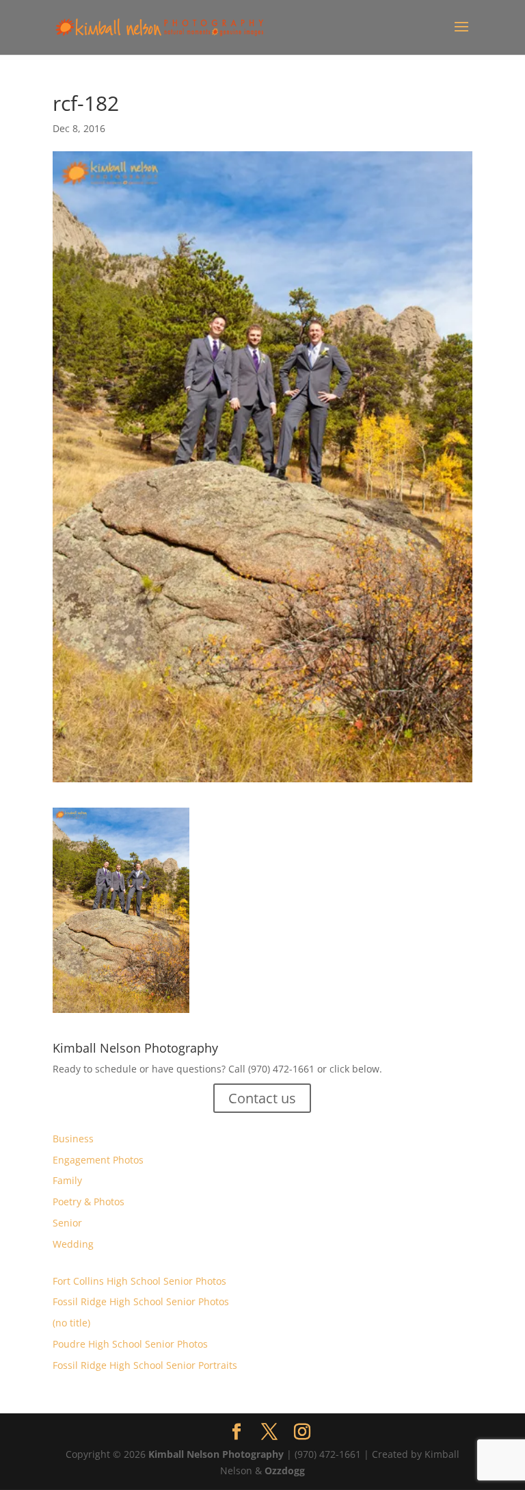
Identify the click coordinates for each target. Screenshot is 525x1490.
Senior (67, 1222)
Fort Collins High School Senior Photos (139, 1280)
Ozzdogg (285, 1470)
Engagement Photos (98, 1159)
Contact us (262, 1098)
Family (67, 1180)
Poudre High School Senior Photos (130, 1343)
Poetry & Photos (88, 1201)
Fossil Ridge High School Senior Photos (141, 1301)
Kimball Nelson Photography (216, 1454)
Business (73, 1138)
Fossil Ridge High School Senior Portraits (145, 1365)
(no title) (71, 1322)
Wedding (73, 1243)
